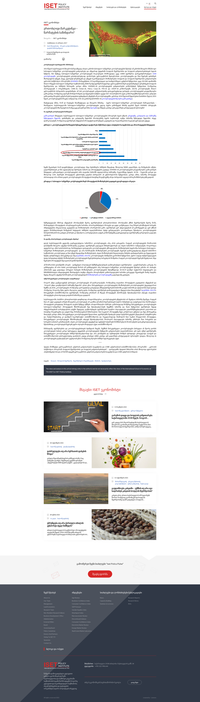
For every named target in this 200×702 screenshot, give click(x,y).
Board (46, 625)
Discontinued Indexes (79, 619)
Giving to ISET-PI (49, 637)
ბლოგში (93, 108)
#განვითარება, (106, 361)
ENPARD (74, 81)
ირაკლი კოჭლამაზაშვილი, (69, 46)
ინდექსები (99, 7)
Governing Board (49, 628)
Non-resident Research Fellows (54, 613)
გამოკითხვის (49, 116)
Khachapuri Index (77, 613)
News (102, 598)
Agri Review (76, 598)
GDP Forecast (76, 607)
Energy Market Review (79, 628)
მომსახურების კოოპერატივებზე (99, 275)
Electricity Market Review (80, 625)
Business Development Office (53, 616)
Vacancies (47, 640)
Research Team (49, 610)
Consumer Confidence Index (81, 604)
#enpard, (53, 361)
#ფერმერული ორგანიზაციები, (83, 361)
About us (47, 598)
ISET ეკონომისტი (60, 38)
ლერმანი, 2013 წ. (83, 256)
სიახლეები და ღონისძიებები (117, 7)
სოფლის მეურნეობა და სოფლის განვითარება (58, 53)
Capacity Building (105, 601)
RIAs (129, 604)
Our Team (47, 601)
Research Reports (134, 598)
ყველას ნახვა (98, 394)
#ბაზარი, (98, 361)
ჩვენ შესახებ (87, 7)
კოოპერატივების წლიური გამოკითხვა (117, 99)
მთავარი (47, 38)
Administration (48, 619)
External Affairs (49, 622)
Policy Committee (49, 631)
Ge (149, 3)
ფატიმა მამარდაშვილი (55, 48)
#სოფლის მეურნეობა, (64, 361)
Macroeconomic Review (79, 616)
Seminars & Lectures (106, 604)
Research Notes (133, 601)
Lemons (153, 697)
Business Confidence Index (81, 601)
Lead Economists (49, 607)
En (147, 3)
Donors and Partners (51, 634)
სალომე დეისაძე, (53, 46)
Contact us (47, 643)
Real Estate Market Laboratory (82, 631)
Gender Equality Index (79, 610)
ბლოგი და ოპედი (150, 7)
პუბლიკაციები (135, 7)
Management (48, 604)
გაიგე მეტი (134, 682)
